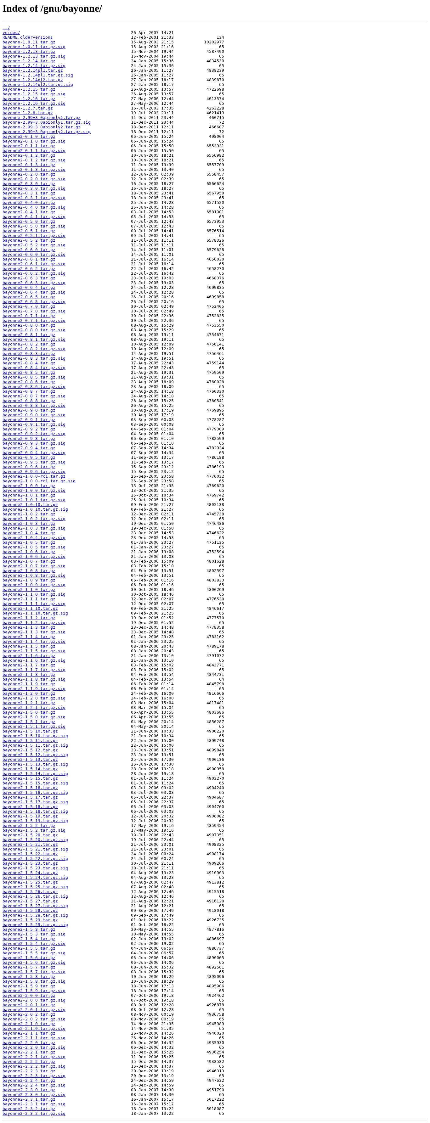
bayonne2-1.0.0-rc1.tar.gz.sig (39, 481)
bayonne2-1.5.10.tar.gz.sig (35, 735)
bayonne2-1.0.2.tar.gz (29, 514)
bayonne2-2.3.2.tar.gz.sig (34, 1113)
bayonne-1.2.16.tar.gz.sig (34, 103)
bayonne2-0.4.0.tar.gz (29, 202)
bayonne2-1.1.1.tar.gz (29, 599)
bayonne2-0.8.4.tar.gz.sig (34, 367)
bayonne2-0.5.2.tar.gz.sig (34, 245)
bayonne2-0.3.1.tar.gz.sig (34, 197)
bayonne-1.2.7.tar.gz (28, 108)
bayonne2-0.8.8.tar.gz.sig (34, 405)
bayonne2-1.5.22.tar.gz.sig (35, 858)
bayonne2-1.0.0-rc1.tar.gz (34, 476)
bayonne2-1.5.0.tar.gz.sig (34, 717)
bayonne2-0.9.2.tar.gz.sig (34, 433)
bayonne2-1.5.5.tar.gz (29, 948)
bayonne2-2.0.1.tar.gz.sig (34, 1009)
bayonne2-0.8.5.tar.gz (29, 372)
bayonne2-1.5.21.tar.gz (30, 844)
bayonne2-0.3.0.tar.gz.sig (34, 188)
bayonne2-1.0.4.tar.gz (29, 533)
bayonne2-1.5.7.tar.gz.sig (34, 971)
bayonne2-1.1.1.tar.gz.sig (34, 603)
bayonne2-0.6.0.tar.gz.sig (34, 254)
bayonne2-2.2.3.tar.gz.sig (34, 1075)
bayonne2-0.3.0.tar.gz (29, 183)
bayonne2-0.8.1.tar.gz (29, 334)
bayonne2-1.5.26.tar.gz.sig (35, 896)
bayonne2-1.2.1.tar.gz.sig (34, 707)
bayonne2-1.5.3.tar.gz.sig (34, 934)
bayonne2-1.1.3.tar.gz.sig (34, 632)
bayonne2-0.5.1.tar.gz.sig (34, 235)
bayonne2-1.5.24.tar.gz (30, 872)
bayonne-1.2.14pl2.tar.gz (33, 79)
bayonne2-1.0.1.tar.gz (29, 495)
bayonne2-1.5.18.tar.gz (30, 806)
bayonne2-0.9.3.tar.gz (29, 438)
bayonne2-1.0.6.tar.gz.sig (34, 556)
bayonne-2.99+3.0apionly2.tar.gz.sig (47, 131)
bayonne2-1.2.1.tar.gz (29, 702)
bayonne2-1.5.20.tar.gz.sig (35, 839)
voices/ (11, 32)
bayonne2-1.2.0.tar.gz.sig (34, 698)
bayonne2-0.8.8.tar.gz (29, 400)
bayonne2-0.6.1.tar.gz (29, 259)
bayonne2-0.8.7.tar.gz (29, 391)
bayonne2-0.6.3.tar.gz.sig (34, 282)
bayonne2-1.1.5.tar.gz (29, 646)
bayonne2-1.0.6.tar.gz (29, 551)
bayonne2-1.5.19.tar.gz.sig (35, 820)
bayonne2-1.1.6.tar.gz (29, 655)
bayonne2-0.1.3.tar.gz (29, 164)
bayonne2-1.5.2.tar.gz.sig (34, 830)
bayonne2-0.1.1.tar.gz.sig (34, 150)
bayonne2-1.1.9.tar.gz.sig (34, 688)
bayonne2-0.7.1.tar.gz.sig (34, 320)
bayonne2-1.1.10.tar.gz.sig (35, 613)
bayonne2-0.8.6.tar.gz (29, 381)
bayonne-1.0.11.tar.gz (29, 42)
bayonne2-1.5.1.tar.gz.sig (34, 726)
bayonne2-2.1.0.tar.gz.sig (34, 1028)
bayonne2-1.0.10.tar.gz (30, 504)
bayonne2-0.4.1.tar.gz (29, 212)
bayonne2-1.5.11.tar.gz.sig (35, 745)
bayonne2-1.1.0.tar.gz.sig (34, 594)
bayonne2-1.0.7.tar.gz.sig (34, 566)
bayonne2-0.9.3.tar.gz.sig (34, 443)
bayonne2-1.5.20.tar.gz (30, 835)
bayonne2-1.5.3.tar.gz (29, 929)
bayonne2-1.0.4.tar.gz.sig (34, 537)
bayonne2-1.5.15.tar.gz (30, 778)
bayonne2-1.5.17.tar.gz (30, 797)
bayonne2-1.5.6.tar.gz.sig (34, 962)
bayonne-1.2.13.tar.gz (29, 51)
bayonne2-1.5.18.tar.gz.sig (35, 811)
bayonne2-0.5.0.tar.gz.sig (34, 226)
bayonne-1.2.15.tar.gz (29, 89)
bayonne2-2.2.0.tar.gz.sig (34, 1047)
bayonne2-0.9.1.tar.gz (29, 419)
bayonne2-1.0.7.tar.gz (29, 561)
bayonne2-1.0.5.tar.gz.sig (34, 547)
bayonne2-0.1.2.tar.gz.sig (34, 160)
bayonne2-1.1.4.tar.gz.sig (34, 641)
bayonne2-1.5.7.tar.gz (29, 967)
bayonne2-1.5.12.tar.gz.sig (35, 754)
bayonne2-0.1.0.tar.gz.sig (34, 141)
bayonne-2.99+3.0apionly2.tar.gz (42, 127)
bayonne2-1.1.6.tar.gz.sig (34, 660)
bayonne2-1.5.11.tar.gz (30, 740)
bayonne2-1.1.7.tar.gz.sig (34, 669)
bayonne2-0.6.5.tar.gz (29, 297)
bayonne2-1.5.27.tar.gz (30, 901)
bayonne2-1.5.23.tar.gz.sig (35, 868)
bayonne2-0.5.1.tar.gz (29, 230)
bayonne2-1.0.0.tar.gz (29, 485)
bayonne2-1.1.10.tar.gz (30, 608)
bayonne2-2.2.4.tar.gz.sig (34, 1085)
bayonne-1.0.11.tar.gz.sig (34, 46)
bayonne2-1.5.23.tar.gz (30, 863)
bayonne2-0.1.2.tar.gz (29, 155)
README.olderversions (28, 37)
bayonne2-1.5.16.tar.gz (30, 787)
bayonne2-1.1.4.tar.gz (29, 636)
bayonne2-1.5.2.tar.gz (29, 825)
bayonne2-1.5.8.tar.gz (29, 976)
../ (6, 27)
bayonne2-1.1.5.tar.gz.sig (34, 651)
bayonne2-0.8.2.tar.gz (29, 344)
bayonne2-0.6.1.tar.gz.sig (34, 263)
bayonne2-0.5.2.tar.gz (29, 240)
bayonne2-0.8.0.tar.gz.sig (34, 330)
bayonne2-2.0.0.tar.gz (29, 995)
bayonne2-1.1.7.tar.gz (29, 665)
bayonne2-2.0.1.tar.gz (29, 1004)
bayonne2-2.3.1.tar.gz (29, 1099)
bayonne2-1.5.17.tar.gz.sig (35, 802)
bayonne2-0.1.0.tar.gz (29, 136)
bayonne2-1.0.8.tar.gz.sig (34, 575)
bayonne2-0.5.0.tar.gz (29, 221)
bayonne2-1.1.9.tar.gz (29, 684)
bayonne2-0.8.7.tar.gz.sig (34, 396)
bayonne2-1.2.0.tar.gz (29, 693)
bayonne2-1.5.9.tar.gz (29, 986)
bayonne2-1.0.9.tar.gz (29, 580)
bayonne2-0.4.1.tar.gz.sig (34, 216)
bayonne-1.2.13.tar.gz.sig (34, 56)
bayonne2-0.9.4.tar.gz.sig (34, 452)
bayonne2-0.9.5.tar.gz (29, 457)
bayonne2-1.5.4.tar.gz (29, 938)
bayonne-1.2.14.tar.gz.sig (34, 65)
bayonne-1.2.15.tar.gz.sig (34, 94)
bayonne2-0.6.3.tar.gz (29, 278)
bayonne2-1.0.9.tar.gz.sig (34, 584)
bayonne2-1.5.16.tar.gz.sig (35, 792)
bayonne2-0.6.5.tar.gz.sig (34, 301)
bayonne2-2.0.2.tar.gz (29, 1014)
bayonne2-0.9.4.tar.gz (29, 448)
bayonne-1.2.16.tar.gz (29, 98)
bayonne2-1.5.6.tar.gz (29, 957)
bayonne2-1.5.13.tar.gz (30, 759)
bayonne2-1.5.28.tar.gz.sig (35, 915)
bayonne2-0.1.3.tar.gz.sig (34, 169)
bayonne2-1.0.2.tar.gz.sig (34, 518)
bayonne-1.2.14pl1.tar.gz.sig (38, 75)
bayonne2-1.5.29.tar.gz (30, 920)
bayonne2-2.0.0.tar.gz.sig (34, 1000)
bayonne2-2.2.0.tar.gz (29, 1042)
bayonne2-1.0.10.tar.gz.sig (35, 509)
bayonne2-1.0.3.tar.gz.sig (34, 528)
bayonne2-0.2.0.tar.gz (29, 174)
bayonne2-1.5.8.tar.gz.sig (34, 981)
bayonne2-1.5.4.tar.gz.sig (34, 943)
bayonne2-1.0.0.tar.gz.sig (34, 490)
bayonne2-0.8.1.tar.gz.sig (34, 339)
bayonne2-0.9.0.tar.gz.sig (34, 415)
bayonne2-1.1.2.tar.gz (29, 617)
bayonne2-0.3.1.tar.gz (29, 193)
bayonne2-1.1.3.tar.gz (29, 627)
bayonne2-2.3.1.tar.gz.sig (34, 1104)
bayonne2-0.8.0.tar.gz (29, 325)
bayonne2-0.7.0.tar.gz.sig (34, 311)
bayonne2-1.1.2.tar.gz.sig (34, 622)
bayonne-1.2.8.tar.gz (28, 112)
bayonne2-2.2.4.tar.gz (29, 1080)
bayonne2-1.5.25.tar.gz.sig (35, 886)
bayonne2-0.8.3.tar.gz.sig (34, 358)
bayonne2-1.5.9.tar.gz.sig (34, 990)
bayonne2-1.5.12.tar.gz (30, 750)
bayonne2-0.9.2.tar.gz (29, 429)
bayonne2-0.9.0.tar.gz (29, 410)
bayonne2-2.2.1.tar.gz (29, 1052)
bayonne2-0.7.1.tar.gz (29, 315)
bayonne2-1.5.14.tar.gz (30, 768)
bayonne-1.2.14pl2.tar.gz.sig (38, 84)
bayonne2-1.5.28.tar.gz (30, 910)
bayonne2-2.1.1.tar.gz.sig (34, 1038)
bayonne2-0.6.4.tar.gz (29, 287)
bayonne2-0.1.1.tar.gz (29, 145)
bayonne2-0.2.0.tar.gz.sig (34, 179)
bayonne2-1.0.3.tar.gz (29, 523)
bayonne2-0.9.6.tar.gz (29, 466)
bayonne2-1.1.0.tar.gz (29, 589)
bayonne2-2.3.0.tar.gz (29, 1089)
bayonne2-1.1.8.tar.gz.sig (34, 679)
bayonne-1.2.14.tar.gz (29, 61)
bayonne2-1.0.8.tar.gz (29, 570)
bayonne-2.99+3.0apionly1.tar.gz (42, 117)
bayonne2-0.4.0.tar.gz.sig (34, 207)
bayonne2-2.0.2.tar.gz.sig (34, 1019)
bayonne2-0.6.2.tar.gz (29, 268)
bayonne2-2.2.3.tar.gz (29, 1071)
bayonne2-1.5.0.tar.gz (29, 712)
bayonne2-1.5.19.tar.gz (30, 816)
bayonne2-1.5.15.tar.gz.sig (35, 783)
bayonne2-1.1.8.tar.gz (29, 674)
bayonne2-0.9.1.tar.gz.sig (34, 424)
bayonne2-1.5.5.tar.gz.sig (34, 953)
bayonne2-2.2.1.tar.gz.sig (34, 1056)
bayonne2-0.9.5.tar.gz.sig (34, 462)
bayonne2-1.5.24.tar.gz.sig (35, 877)
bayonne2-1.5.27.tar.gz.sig (35, 905)
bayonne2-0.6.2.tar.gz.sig (34, 273)
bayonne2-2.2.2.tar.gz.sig (34, 1066)
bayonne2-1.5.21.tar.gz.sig (35, 849)
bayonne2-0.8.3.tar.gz (29, 353)
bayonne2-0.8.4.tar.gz (29, 363)
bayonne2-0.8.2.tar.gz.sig (34, 348)
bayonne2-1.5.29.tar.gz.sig (35, 924)
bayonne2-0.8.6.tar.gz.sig (34, 386)
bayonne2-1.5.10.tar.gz (30, 731)
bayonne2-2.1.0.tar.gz (29, 1023)
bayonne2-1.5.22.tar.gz (30, 853)
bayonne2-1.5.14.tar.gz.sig (35, 773)
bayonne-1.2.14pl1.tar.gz (33, 70)
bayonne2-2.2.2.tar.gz (29, 1061)
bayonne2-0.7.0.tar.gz (29, 306)
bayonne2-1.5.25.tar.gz (30, 882)
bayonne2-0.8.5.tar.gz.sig (34, 377)
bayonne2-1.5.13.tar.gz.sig (35, 764)
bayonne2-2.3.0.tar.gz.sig (34, 1094)
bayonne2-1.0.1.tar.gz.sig (34, 499)
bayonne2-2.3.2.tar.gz (29, 1108)
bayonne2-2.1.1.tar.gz (29, 1033)
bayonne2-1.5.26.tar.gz (30, 891)
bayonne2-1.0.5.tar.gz (29, 542)
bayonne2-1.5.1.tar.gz (29, 721)
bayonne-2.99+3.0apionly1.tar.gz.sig (47, 122)
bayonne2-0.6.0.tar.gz (29, 249)
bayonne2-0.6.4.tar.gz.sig (34, 292)
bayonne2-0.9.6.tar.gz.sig (34, 471)
